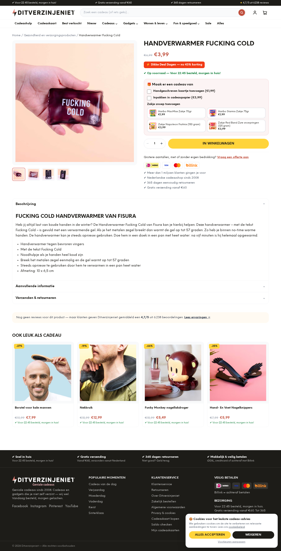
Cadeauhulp (23, 23)
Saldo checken (161, 524)
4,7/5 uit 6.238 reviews (254, 2)
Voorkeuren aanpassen (231, 542)
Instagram (38, 506)
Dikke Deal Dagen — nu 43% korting (174, 64)
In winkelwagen (219, 143)
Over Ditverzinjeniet (165, 495)
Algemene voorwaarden (168, 507)
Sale (208, 23)
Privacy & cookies (163, 513)
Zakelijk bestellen (163, 501)
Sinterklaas (96, 513)
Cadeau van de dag (102, 484)
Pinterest (56, 506)
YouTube (71, 506)
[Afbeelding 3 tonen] (48, 174)
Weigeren (253, 534)
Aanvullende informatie (140, 286)
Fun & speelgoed (185, 23)
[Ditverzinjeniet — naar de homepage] (43, 12)
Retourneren (159, 490)
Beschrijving (140, 204)
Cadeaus (108, 23)
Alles (220, 23)
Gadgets (129, 23)
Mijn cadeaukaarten (165, 530)
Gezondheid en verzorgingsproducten (50, 35)
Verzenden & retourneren (140, 298)
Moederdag (97, 495)
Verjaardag (97, 490)
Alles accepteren (210, 534)
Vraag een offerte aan (233, 157)
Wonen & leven (154, 23)
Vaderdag (96, 501)
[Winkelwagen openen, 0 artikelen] (265, 12)
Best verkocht (71, 23)
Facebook (20, 506)
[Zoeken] (241, 12)
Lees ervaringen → (197, 317)
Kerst (92, 507)
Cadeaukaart (47, 23)
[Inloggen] (255, 12)
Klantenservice (161, 484)
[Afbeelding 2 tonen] (33, 174)
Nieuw (91, 23)
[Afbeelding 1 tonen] (18, 174)
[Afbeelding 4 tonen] (63, 174)
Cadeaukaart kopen (165, 519)
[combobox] (163, 12)
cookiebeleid (237, 527)
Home (16, 35)
